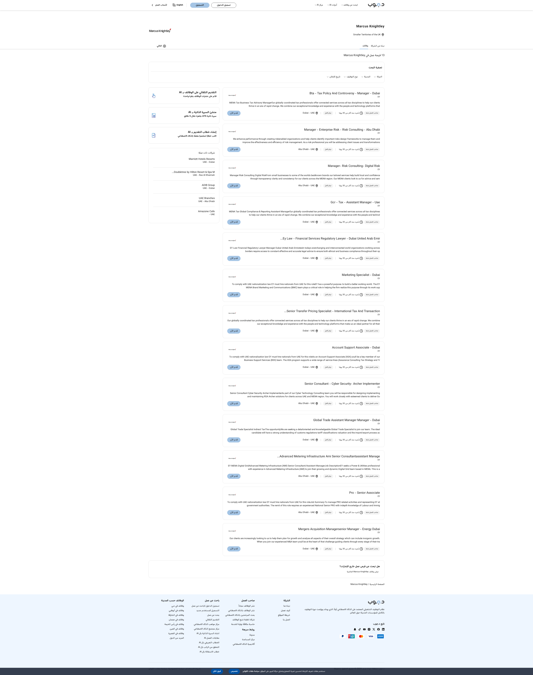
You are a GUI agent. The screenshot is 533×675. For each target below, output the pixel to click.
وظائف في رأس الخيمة (174, 624)
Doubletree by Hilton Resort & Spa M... (193, 172)
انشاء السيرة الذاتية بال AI (208, 633)
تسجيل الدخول (224, 5)
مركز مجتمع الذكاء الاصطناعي (206, 629)
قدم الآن (234, 113)
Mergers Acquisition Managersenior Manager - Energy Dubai (339, 529)
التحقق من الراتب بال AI (208, 647)
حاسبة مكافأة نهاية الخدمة (243, 624)
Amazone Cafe (206, 211)
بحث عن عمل (213, 615)
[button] (234, 671)
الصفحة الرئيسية (377, 584)
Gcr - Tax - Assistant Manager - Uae (355, 202)
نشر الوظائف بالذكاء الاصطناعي (241, 610)
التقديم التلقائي (212, 620)
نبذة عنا (286, 606)
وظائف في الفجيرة (176, 633)
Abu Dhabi (303, 149)
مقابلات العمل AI (211, 638)
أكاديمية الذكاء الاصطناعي (244, 644)
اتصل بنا (286, 620)
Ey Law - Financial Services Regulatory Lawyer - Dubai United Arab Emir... (330, 238)
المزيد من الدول (177, 638)
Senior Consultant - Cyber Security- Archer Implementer (342, 384)
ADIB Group (208, 185)
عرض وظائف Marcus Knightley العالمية (363, 571)
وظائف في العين (177, 629)
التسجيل (200, 5)
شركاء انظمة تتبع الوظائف (243, 620)
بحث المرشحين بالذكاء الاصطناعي (240, 615)
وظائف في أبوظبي (176, 610)
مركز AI (320, 5)
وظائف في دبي (177, 606)
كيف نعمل (285, 610)
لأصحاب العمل (161, 5)
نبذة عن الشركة (377, 46)
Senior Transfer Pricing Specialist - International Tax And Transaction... (332, 311)
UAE (313, 113)
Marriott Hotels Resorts (202, 159)
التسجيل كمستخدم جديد (207, 610)
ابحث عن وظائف (350, 5)
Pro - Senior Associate (364, 493)
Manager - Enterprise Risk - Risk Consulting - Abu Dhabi (342, 130)
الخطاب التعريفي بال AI (209, 642)
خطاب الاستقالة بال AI (209, 652)
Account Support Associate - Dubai (356, 347)
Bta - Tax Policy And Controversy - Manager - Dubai (345, 93)
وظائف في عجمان (176, 620)
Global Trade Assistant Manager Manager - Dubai (346, 420)
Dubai (306, 113)
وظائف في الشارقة (176, 615)
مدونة (252, 635)
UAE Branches (207, 198)
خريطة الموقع (284, 615)
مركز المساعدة (248, 639)
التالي (159, 46)
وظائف (365, 46)
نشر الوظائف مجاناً (247, 606)
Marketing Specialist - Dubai (361, 275)
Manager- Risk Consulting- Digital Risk (354, 166)
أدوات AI (333, 5)
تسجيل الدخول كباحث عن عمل (205, 606)
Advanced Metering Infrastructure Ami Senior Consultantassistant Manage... (328, 456)
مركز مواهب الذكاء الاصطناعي (206, 624)
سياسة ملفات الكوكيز (251, 671)
